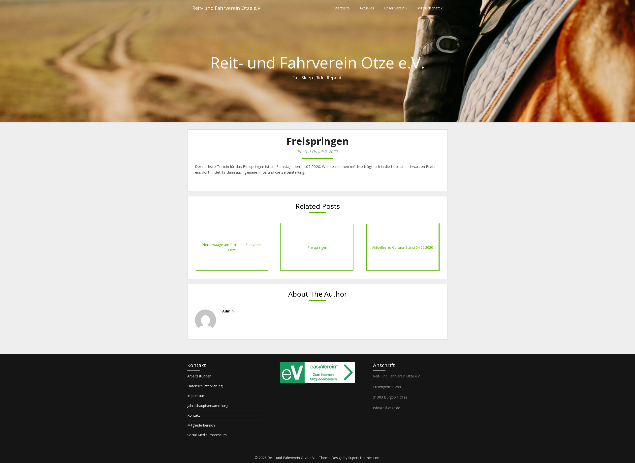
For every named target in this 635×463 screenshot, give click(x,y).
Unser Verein (394, 8)
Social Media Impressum (207, 434)
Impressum (196, 395)
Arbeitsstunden (199, 376)
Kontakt (193, 415)
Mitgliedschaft (428, 8)
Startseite (342, 8)
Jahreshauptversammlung (207, 405)
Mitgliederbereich (201, 425)
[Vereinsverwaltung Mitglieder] (317, 381)
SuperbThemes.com (364, 457)
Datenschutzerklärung (204, 386)
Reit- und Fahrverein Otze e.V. (227, 8)
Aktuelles (367, 8)
